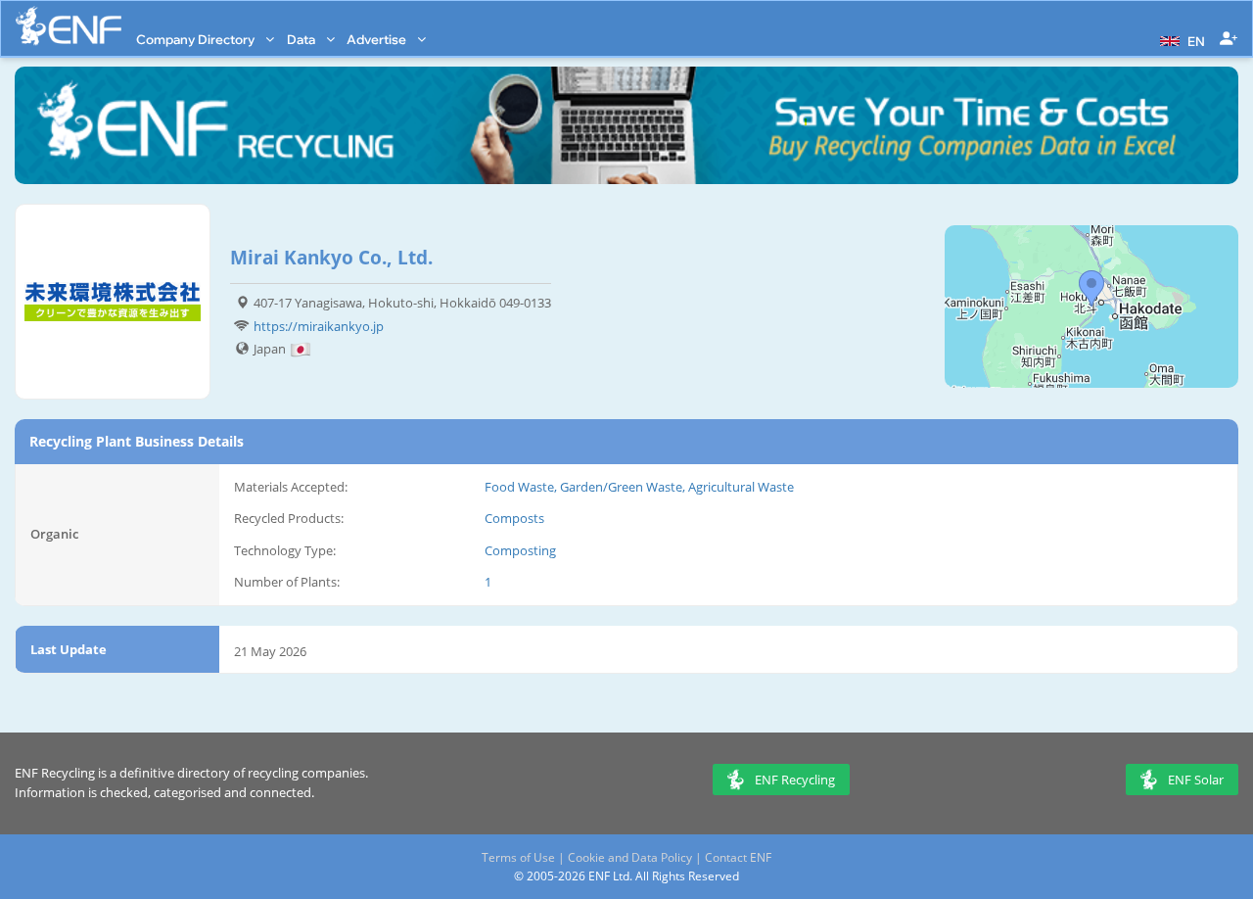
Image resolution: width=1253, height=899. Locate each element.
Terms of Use (518, 857)
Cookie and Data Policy (630, 857)
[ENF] (68, 26)
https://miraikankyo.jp (319, 326)
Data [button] (302, 39)
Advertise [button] (378, 39)
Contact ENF (738, 857)
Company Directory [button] (196, 39)
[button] (1180, 39)
